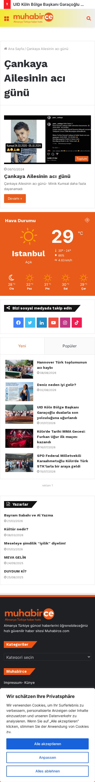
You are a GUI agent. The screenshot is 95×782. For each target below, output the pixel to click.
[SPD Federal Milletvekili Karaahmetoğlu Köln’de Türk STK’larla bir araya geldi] (19, 462)
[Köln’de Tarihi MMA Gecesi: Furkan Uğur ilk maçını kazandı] (19, 438)
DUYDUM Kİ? (15, 571)
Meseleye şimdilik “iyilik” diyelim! (36, 543)
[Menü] (6, 19)
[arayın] (88, 19)
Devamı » (15, 198)
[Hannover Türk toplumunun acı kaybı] (19, 369)
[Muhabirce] (33, 18)
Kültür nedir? (16, 529)
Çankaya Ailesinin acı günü (37, 176)
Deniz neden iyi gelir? (56, 385)
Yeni (22, 346)
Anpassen (47, 757)
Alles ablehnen (47, 771)
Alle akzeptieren (47, 744)
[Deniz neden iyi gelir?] (19, 391)
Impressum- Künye (19, 683)
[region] (47, 735)
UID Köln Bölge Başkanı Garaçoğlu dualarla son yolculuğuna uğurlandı (58, 412)
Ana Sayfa (15, 49)
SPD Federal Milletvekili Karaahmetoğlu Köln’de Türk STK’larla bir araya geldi (62, 461)
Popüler (70, 346)
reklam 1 (47, 485)
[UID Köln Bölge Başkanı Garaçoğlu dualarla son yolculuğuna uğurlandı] (19, 414)
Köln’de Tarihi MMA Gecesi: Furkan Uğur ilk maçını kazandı (61, 436)
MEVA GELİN (15, 557)
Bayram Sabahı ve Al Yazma (28, 515)
